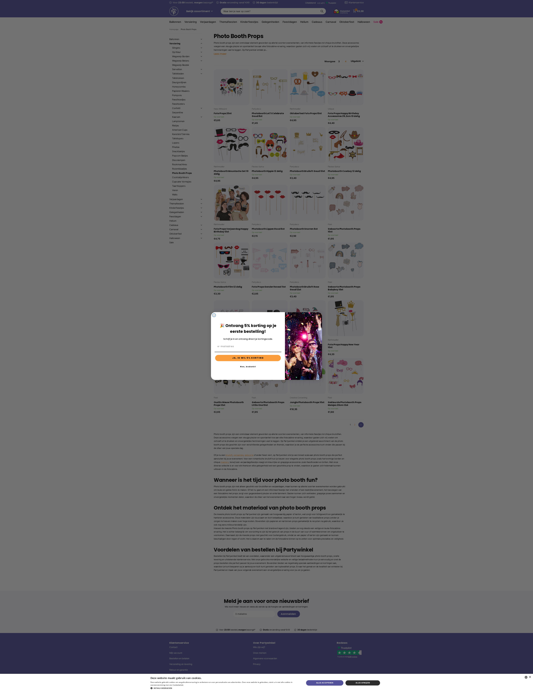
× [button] (530, 677)
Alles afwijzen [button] (363, 683)
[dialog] (266, 683)
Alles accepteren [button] (324, 683)
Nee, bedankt (248, 366)
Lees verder (189, 685)
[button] (225, 688)
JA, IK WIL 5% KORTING (248, 357)
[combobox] (526, 677)
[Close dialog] (214, 315)
